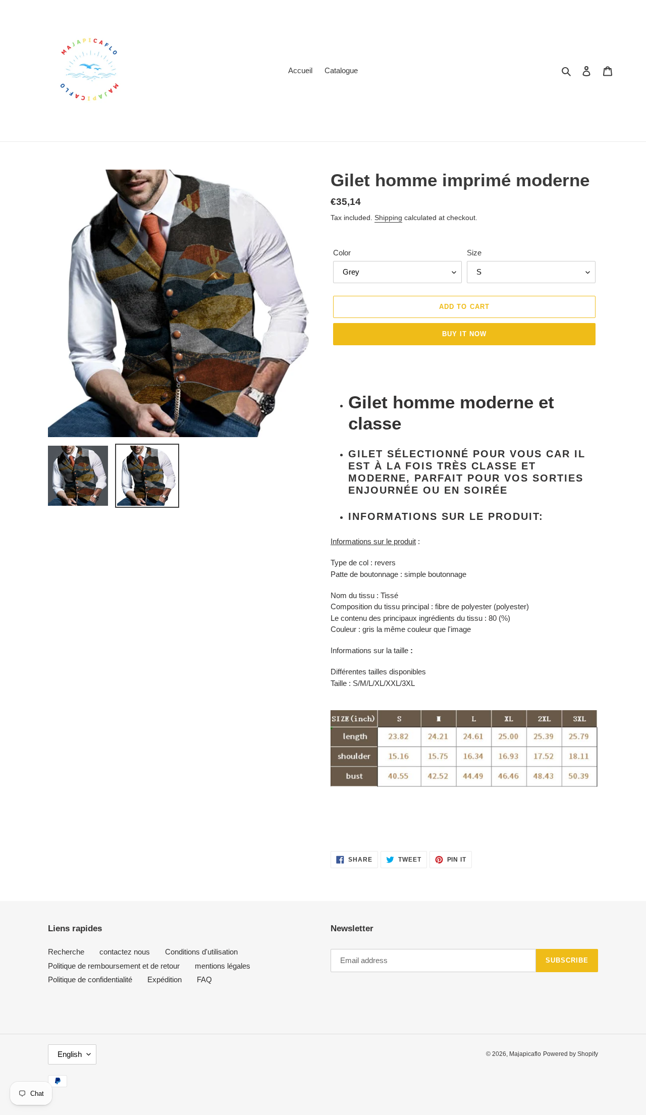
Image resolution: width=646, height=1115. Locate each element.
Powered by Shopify (570, 1053)
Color (342, 252)
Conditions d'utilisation (201, 951)
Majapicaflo (525, 1053)
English (70, 1054)
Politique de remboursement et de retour (114, 966)
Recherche (66, 951)
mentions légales (222, 966)
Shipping (388, 218)
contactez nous (124, 951)
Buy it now (464, 334)
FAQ (204, 979)
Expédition (164, 979)
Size (474, 252)
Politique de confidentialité (90, 979)
